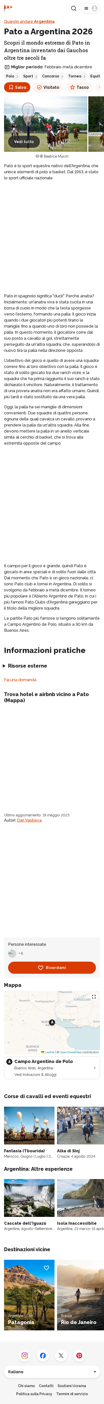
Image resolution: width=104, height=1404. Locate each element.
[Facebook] (43, 1356)
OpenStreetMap (71, 1052)
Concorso (50, 76)
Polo (10, 76)
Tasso (82, 87)
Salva (20, 87)
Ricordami (56, 968)
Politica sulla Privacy (34, 1394)
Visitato (51, 87)
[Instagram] (25, 1356)
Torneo (74, 76)
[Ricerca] (73, 8)
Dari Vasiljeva (29, 820)
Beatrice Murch (56, 156)
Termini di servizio (72, 1394)
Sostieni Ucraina (72, 1386)
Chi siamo (26, 1386)
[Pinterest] (79, 1356)
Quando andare (29, 21)
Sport (28, 76)
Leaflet (49, 1052)
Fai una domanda (20, 679)
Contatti (46, 1386)
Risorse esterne (27, 666)
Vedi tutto (24, 142)
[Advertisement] (52, 237)
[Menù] (90, 8)
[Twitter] (61, 1356)
